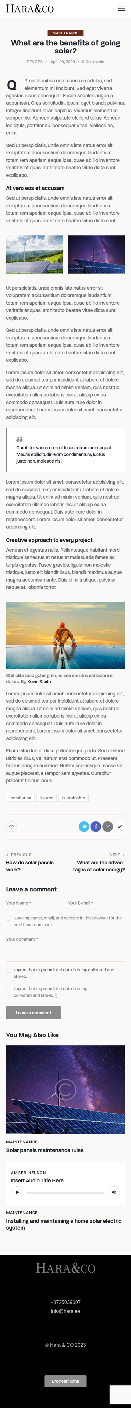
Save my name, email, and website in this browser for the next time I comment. (68, 921)
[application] (65, 1192)
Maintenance (65, 33)
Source (46, 798)
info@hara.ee (65, 1311)
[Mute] (114, 1192)
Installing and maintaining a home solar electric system (64, 1224)
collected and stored (33, 996)
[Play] (17, 1192)
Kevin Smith (39, 681)
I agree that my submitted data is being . (50, 992)
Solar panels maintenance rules (45, 1150)
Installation (20, 798)
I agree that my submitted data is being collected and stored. (64, 973)
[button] (65, 1381)
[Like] (12, 826)
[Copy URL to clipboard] (119, 826)
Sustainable (73, 798)
